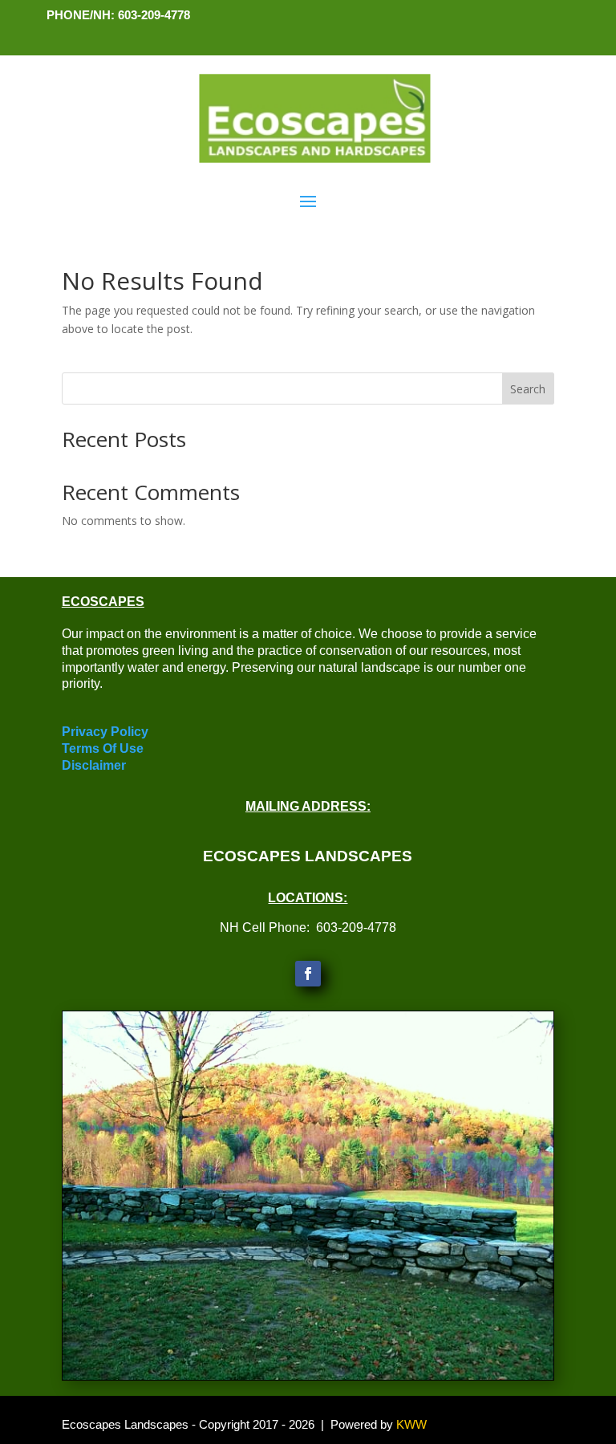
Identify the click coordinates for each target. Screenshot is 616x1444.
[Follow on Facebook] (308, 973)
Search (527, 389)
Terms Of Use (103, 748)
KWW (411, 1424)
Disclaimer (94, 765)
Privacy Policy (105, 731)
